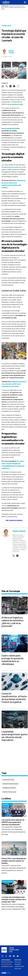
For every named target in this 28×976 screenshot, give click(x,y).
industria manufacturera (10, 782)
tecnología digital (10, 127)
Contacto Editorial (7, 960)
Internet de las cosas (9, 790)
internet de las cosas (10, 166)
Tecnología (6, 24)
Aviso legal (18, 967)
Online (11, 946)
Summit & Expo (14, 948)
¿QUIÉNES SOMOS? (19, 965)
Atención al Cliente (7, 965)
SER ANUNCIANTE (6, 962)
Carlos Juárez (11, 50)
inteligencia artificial (9, 786)
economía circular (8, 778)
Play (10, 950)
